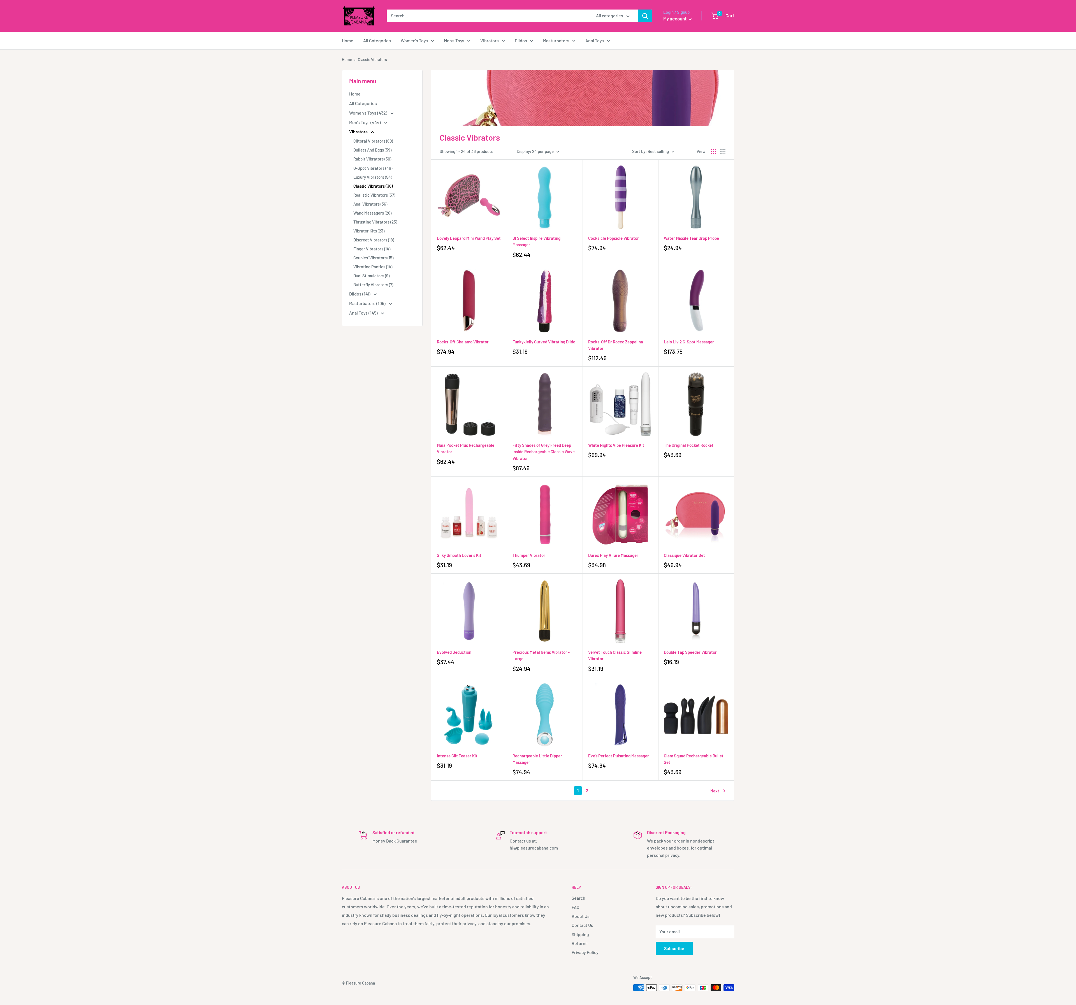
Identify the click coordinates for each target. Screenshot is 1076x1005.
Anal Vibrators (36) (370, 203)
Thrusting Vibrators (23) (375, 221)
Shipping (580, 934)
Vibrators (489, 40)
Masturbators (556, 40)
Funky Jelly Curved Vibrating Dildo (544, 341)
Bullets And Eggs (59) (372, 149)
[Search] (645, 16)
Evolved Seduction (454, 652)
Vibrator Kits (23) (368, 230)
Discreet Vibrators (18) (373, 239)
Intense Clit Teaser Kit (457, 755)
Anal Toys (594, 40)
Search (578, 898)
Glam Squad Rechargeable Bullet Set (693, 759)
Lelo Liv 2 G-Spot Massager (689, 341)
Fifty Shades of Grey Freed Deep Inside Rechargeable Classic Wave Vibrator (544, 452)
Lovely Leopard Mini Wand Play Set (469, 238)
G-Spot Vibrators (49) (372, 168)
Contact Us (582, 925)
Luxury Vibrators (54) (372, 177)
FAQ (575, 907)
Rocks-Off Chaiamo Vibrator (463, 341)
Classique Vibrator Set (684, 555)
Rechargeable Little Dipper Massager (537, 759)
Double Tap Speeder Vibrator (690, 652)
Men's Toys (454, 40)
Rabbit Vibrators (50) (372, 158)
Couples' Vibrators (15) (373, 257)
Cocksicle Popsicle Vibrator (613, 238)
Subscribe (674, 948)
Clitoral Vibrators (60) (373, 140)
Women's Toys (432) (368, 112)
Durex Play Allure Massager (613, 555)
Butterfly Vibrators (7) (373, 284)
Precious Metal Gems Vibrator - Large (541, 655)
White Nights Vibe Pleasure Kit (616, 445)
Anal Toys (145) (364, 312)
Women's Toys (414, 40)
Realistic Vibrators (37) (374, 194)
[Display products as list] (722, 151)
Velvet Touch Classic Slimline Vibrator (615, 655)
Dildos (521, 40)
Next (714, 790)
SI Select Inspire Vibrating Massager (536, 241)
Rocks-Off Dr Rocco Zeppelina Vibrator (615, 345)
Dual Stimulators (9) (371, 275)
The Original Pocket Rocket (688, 445)
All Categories (377, 40)
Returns (580, 943)
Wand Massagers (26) (372, 212)
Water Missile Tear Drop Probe (691, 238)
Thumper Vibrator (529, 555)
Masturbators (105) (367, 303)
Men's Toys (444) (365, 122)
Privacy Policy (585, 952)
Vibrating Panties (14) (372, 266)
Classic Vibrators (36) (373, 186)
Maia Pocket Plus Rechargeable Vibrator (465, 448)
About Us (581, 916)
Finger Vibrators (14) (371, 248)
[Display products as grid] (713, 151)
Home (347, 40)
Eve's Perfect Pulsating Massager (618, 755)
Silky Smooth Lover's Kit (459, 555)
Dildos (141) (360, 293)
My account (675, 18)
